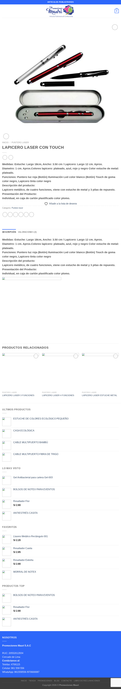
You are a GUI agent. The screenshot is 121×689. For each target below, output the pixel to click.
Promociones (45, 681)
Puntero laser (20, 142)
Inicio (5, 142)
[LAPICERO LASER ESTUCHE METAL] (100, 371)
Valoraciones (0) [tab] (27, 232)
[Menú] (4, 11)
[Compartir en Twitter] (15, 214)
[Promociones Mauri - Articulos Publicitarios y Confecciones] (60, 11)
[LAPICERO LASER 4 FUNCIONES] (60, 371)
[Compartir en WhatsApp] (5, 214)
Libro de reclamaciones (87, 681)
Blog (56, 681)
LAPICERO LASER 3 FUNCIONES (18, 395)
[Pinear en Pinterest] (26, 214)
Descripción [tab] (9, 232)
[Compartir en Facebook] (10, 214)
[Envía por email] (20, 214)
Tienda (32, 681)
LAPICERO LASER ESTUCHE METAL (99, 395)
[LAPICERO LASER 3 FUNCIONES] (20, 371)
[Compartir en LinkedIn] (31, 214)
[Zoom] (6, 136)
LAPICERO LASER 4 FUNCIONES (58, 395)
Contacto (66, 681)
